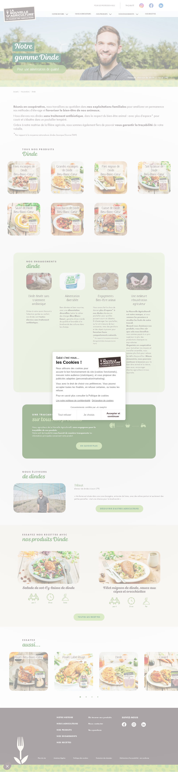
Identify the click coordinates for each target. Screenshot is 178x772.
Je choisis (89, 414)
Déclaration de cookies (103, 400)
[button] (7, 766)
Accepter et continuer (113, 415)
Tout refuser (64, 414)
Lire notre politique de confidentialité (73, 400)
